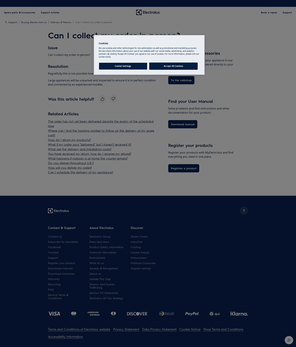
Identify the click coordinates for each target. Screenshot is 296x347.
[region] (149, 55)
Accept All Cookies (173, 66)
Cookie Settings (123, 66)
